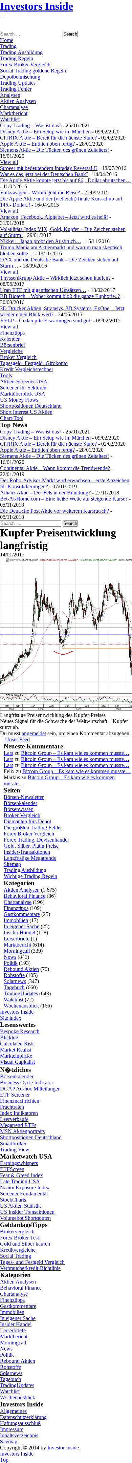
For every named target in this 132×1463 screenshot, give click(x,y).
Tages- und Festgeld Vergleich (32, 1262)
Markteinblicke (16, 1056)
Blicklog (9, 1037)
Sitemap (12, 864)
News (10, 957)
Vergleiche (11, 351)
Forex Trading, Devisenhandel (36, 840)
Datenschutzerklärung (23, 1417)
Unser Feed (17, 739)
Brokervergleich (17, 1231)
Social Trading (15, 1256)
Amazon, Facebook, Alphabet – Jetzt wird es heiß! (54, 217)
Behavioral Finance (24, 896)
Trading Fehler (15, 89)
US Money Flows (19, 400)
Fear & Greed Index (21, 1175)
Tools (6, 375)
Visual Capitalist (17, 1062)
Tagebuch (14, 987)
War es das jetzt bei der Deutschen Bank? (44, 174)
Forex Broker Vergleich (25, 64)
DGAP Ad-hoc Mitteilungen (30, 1088)
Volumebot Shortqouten (25, 1218)
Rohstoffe (14, 975)
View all (9, 162)
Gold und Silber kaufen (25, 1244)
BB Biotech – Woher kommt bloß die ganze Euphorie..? (60, 296)
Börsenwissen (19, 809)
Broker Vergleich (18, 357)
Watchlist (10, 119)
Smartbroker (13, 1143)
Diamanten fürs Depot (27, 821)
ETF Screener (15, 1095)
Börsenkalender (20, 803)
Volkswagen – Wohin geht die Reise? (40, 192)
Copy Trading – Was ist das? (30, 125)
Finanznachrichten (19, 1101)
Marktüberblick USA (22, 394)
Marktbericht (13, 113)
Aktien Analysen (18, 101)
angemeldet (34, 733)
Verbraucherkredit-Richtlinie (30, 1268)
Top (4, 1460)
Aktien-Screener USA (23, 381)
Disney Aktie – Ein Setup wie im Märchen (45, 131)
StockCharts (13, 1200)
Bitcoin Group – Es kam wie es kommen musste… (75, 753)
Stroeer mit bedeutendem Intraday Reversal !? (48, 168)
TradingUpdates (21, 993)
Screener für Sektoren (23, 387)
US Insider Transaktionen (27, 1212)
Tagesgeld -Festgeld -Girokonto (34, 363)
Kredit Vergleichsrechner (26, 369)
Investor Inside (63, 1447)
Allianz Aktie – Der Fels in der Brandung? (45, 492)
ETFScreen (12, 1169)
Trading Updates (18, 83)
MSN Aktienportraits (22, 1131)
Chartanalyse (14, 107)
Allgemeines (13, 1411)
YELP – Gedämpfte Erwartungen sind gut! (46, 320)
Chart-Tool (11, 418)
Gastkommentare (22, 914)
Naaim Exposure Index (24, 1187)
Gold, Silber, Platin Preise (31, 846)
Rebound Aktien (21, 969)
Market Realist (15, 1050)
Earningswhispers (19, 1163)
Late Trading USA (20, 1181)
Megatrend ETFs (18, 1125)
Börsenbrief (12, 345)
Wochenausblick (21, 1006)
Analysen (10, 95)
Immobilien (16, 920)
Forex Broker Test (19, 1238)
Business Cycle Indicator (26, 1082)
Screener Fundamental (24, 1193)
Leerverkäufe (14, 1119)
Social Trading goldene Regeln (33, 70)
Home (6, 40)
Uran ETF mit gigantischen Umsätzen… (43, 290)
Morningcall (17, 951)
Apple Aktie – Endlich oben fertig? (37, 144)
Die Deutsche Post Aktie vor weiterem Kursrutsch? (54, 511)
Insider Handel (19, 932)
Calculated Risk (17, 1043)
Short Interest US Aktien (26, 412)
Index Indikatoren (19, 1113)
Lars (8, 753)
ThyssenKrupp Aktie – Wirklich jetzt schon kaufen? (55, 278)
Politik (11, 963)
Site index (10, 1018)
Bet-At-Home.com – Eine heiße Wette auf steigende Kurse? (64, 499)
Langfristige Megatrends (30, 858)
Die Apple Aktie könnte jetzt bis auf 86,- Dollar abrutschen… (65, 180)
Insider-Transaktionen (27, 852)
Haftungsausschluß (20, 1423)
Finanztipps (12, 333)
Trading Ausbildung (21, 52)
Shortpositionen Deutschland (31, 406)
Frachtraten (12, 1107)
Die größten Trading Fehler (33, 827)
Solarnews (15, 981)
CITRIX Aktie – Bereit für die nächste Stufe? (48, 138)
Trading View (14, 1149)
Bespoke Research (20, 1031)
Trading (8, 46)
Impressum (11, 1429)
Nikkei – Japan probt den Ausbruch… (40, 241)
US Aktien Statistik (20, 1206)
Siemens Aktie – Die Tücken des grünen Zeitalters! (54, 150)
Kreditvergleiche (18, 1250)
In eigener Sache (21, 926)
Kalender (10, 339)
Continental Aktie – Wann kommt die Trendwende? (55, 468)
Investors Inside (36, 6)
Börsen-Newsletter (24, 797)
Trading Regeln (16, 58)
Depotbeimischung (20, 77)
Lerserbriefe (16, 938)
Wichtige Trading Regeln (30, 876)
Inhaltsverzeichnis (19, 1435)
